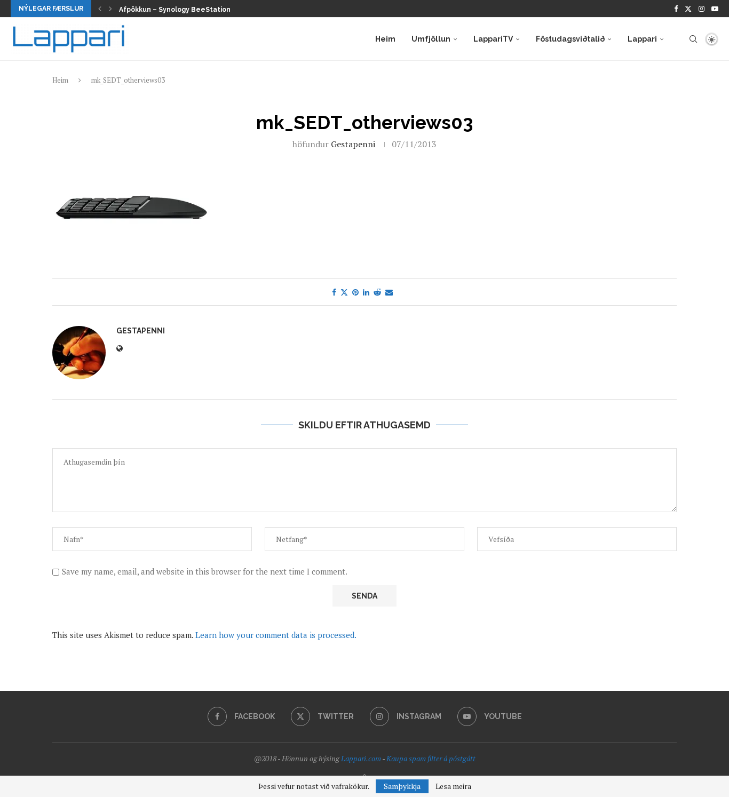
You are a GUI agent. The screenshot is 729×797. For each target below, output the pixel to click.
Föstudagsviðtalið (570, 39)
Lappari (642, 39)
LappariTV (493, 39)
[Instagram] (701, 8)
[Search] (693, 39)
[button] (100, 8)
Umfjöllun (430, 39)
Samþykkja (402, 786)
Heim (385, 39)
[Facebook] (676, 8)
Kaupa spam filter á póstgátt (431, 758)
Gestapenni (353, 144)
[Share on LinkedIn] (366, 292)
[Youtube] (714, 8)
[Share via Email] (389, 292)
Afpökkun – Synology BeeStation (175, 9)
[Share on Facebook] (334, 292)
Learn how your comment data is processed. (275, 634)
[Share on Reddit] (377, 292)
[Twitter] (688, 8)
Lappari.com (361, 758)
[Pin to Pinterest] (355, 292)
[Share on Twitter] (344, 292)
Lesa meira (453, 786)
